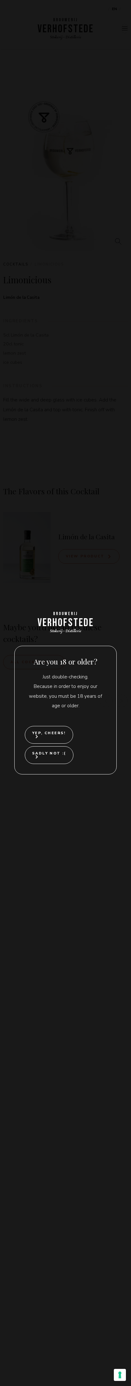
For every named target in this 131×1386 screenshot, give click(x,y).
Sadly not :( (49, 753)
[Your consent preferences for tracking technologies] (120, 1375)
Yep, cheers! (49, 733)
